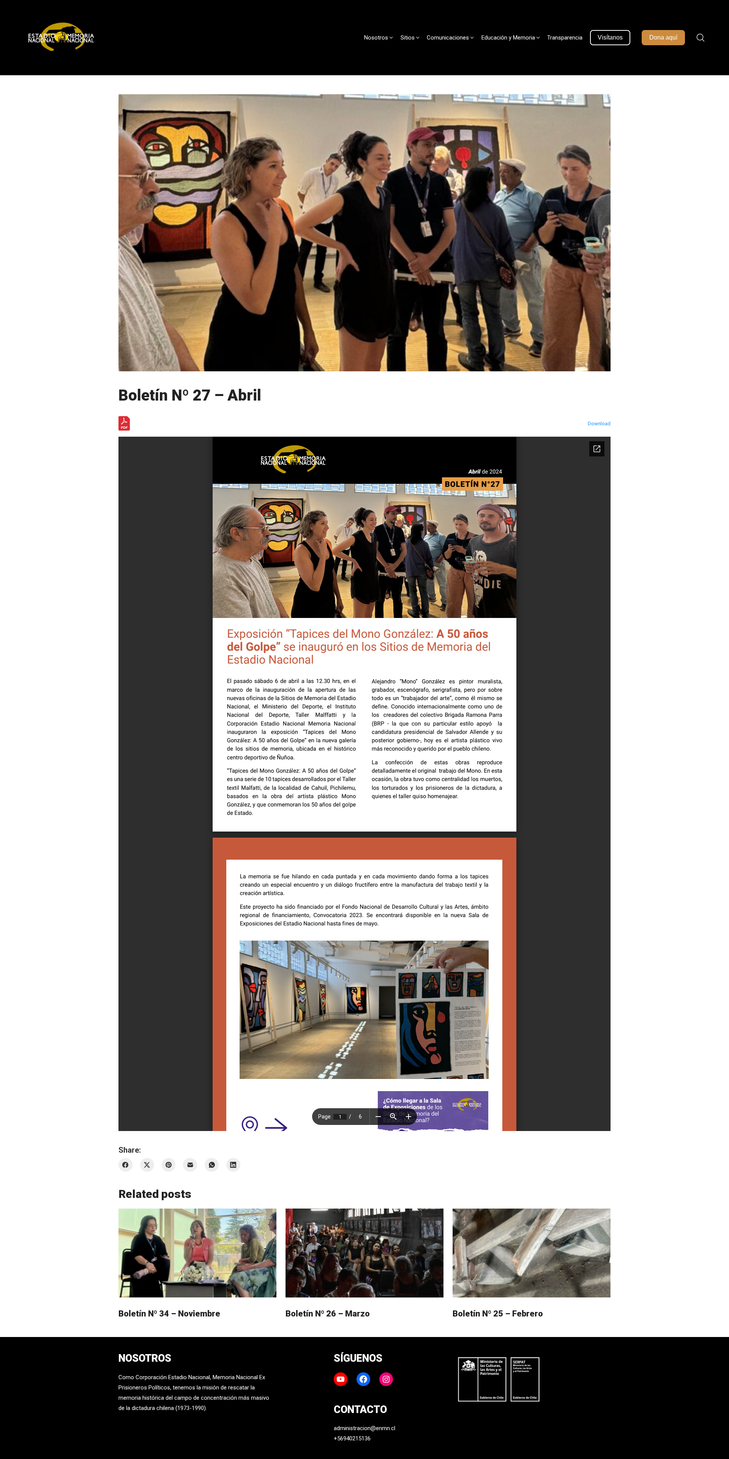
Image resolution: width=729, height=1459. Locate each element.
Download (599, 423)
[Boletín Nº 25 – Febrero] (532, 1253)
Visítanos (610, 37)
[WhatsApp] (212, 1165)
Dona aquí (663, 37)
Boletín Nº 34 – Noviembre (169, 1313)
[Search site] (700, 37)
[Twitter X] (147, 1165)
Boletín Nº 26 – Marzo (328, 1313)
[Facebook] (125, 1165)
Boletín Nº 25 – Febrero (498, 1313)
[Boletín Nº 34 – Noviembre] (197, 1253)
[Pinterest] (169, 1165)
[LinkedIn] (233, 1165)
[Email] (190, 1165)
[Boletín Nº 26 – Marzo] (364, 1253)
